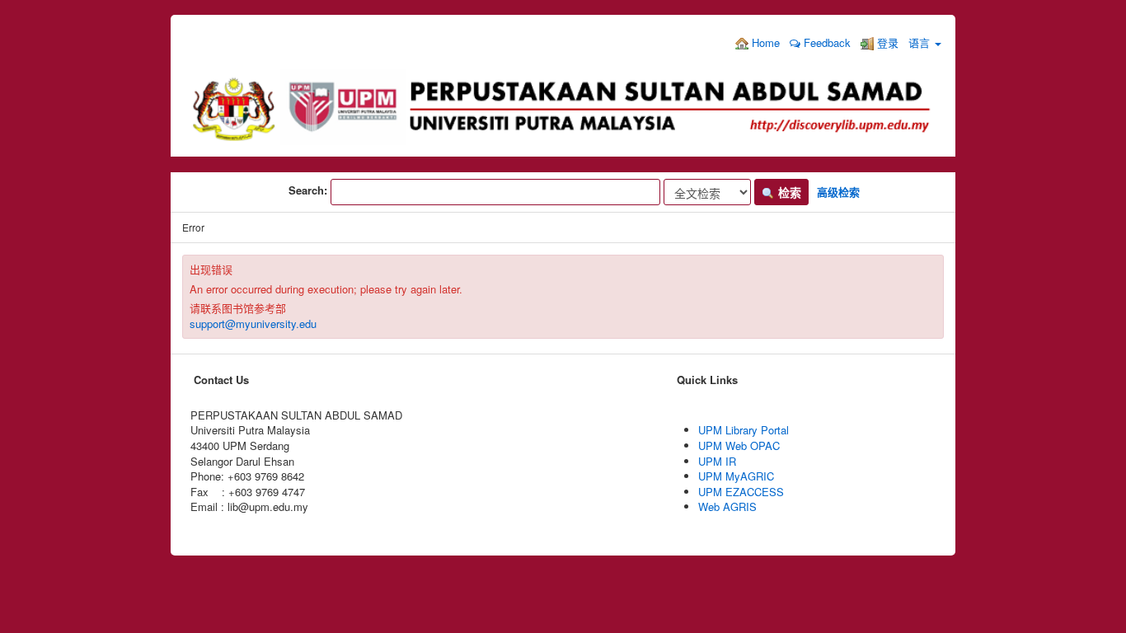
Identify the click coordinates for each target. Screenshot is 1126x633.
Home (764, 42)
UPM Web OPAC (739, 445)
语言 (920, 42)
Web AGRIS (727, 506)
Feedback (825, 42)
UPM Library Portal (743, 430)
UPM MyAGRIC (736, 476)
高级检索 (838, 191)
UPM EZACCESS (741, 491)
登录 (886, 42)
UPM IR (717, 461)
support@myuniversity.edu (253, 323)
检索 (788, 192)
